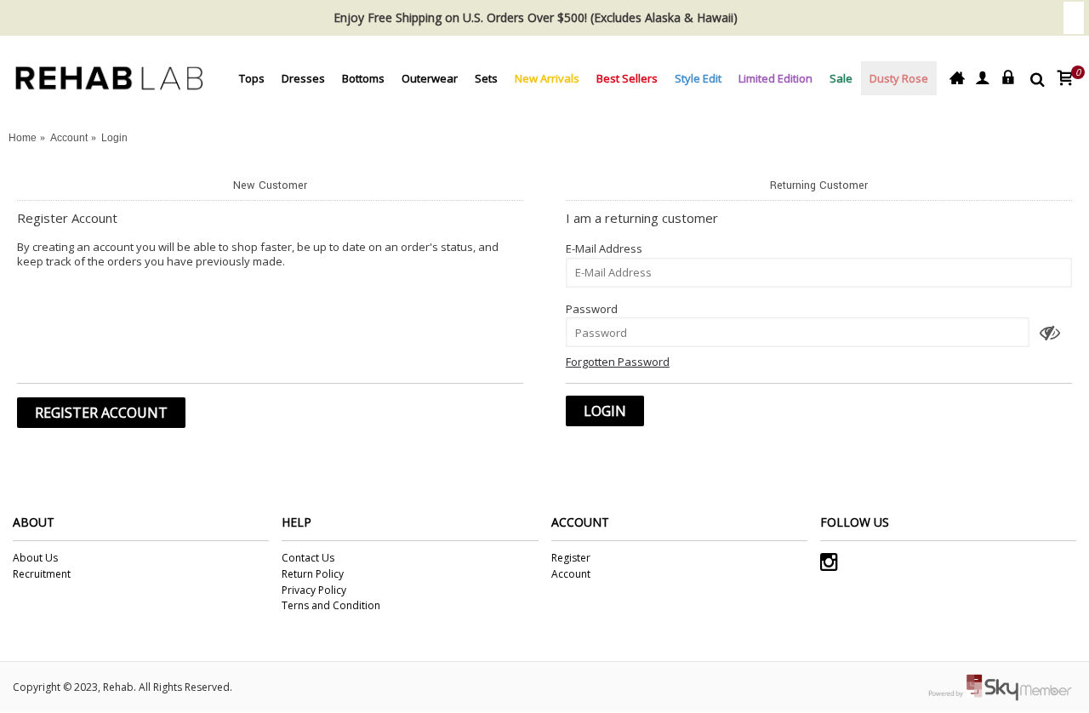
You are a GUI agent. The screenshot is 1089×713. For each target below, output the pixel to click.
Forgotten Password (618, 361)
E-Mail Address (604, 248)
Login (114, 138)
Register (570, 558)
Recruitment (42, 574)
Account (69, 138)
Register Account (101, 412)
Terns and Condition (331, 606)
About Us (35, 558)
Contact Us (308, 558)
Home (23, 138)
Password (592, 309)
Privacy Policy (314, 590)
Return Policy (313, 574)
